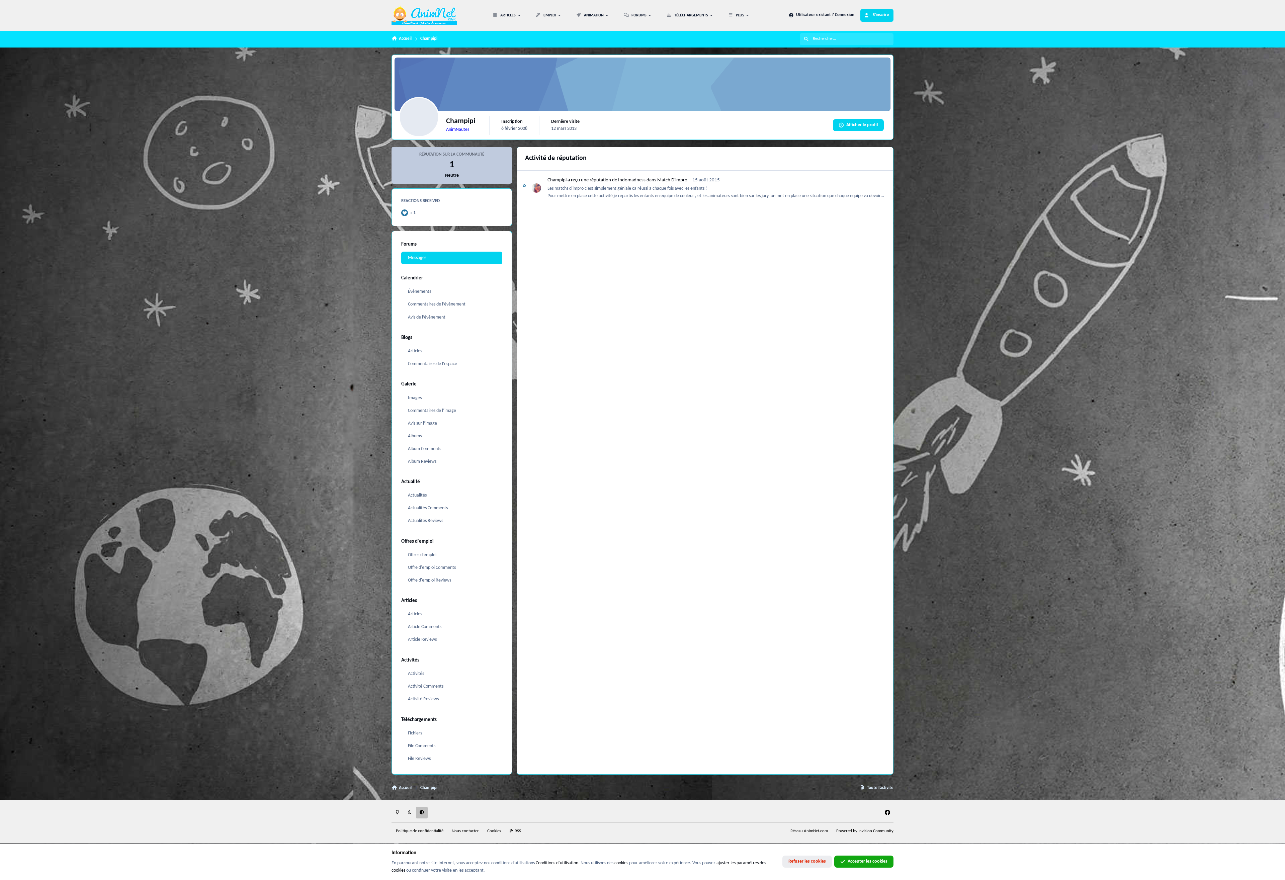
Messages (417, 257)
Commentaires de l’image (432, 410)
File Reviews (419, 758)
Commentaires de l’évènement (436, 304)
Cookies (494, 831)
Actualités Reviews (425, 520)
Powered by (864, 831)
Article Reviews (422, 639)
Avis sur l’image (422, 423)
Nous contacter (465, 831)
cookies (621, 863)
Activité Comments (425, 686)
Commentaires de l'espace (432, 363)
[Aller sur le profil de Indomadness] (536, 188)
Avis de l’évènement (426, 317)
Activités (416, 673)
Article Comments (424, 626)
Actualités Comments (428, 508)
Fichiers (415, 733)
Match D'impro (672, 180)
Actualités (417, 495)
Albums (415, 436)
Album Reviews (422, 461)
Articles (415, 351)
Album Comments (424, 448)
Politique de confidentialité (419, 831)
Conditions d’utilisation (557, 863)
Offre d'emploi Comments (432, 567)
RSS (517, 831)
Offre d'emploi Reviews (429, 580)
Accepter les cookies (867, 861)
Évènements (419, 291)
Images (415, 398)
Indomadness (632, 180)
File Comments (421, 746)
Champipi (557, 180)
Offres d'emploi (422, 554)
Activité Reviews (423, 699)
